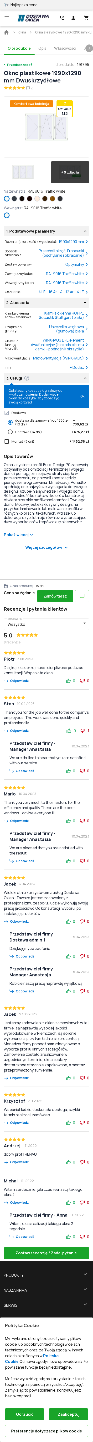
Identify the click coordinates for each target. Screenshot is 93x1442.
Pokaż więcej (16, 534)
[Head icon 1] (73, 18)
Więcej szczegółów (43, 547)
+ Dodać (77, 367)
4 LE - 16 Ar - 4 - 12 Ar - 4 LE (61, 292)
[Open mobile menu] (7, 18)
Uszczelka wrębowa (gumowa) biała (66, 329)
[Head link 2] (62, 18)
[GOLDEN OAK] (52, 198)
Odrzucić (24, 1414)
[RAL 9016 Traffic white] (7, 198)
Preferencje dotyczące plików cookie (46, 1431)
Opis (42, 48)
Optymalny (74, 264)
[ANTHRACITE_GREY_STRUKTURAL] (14, 198)
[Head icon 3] (86, 18)
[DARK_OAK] (45, 198)
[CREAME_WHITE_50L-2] (37, 198)
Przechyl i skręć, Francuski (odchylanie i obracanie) (61, 253)
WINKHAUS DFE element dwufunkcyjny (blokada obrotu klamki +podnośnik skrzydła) (57, 344)
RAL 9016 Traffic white (65, 274)
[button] (23, 172)
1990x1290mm (71, 241)
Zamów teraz (55, 596)
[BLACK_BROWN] (22, 198)
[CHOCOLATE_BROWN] (29, 198)
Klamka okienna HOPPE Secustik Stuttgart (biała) (61, 315)
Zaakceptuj (68, 1414)
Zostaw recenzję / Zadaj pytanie (46, 1253)
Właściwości (65, 48)
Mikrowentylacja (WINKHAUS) (58, 358)
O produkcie (19, 48)
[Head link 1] (33, 18)
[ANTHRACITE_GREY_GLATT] (60, 198)
